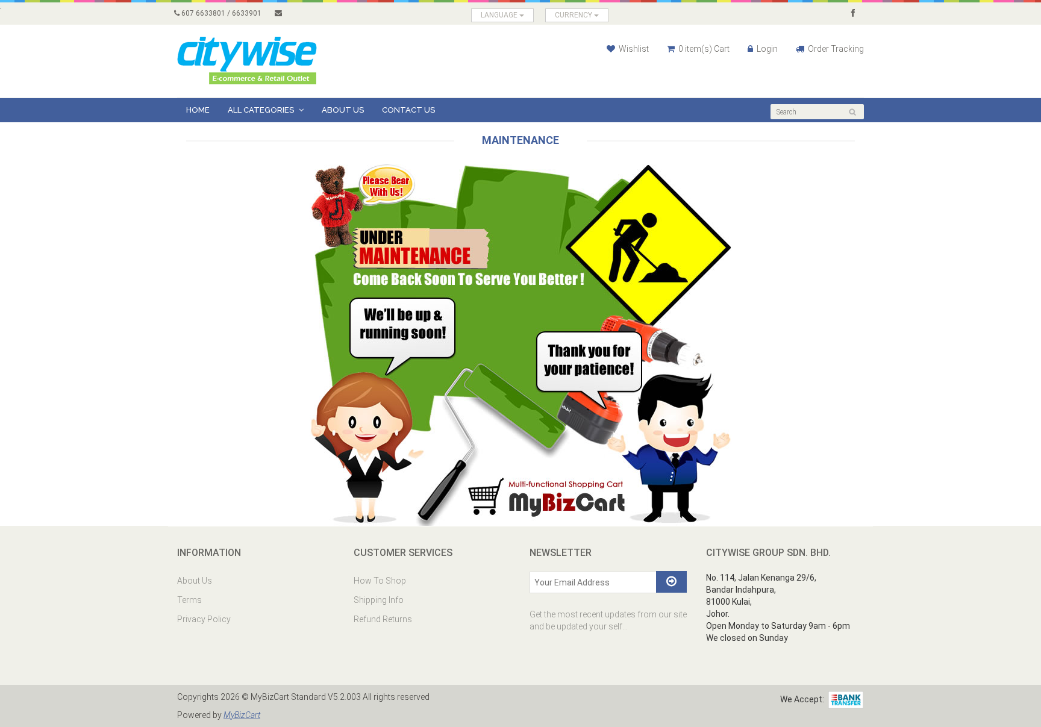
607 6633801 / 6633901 (220, 13)
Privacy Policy (204, 619)
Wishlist (633, 49)
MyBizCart (242, 715)
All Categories (262, 109)
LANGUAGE (500, 15)
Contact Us (408, 109)
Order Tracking (835, 49)
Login (766, 49)
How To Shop (380, 580)
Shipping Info (379, 600)
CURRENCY (574, 15)
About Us (343, 109)
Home (198, 109)
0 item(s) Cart (703, 49)
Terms (189, 600)
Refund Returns (383, 619)
